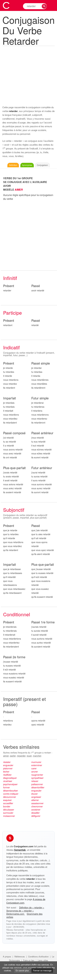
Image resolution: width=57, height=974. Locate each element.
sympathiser (37, 777)
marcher (37, 755)
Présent (8, 286)
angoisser (36, 796)
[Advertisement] (28, 75)
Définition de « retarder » (31, 907)
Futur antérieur (41, 468)
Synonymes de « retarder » (20, 910)
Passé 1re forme (43, 622)
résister (7, 762)
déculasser (8, 809)
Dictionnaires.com (15, 913)
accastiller (8, 803)
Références (19, 956)
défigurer (35, 815)
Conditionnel (16, 614)
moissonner (9, 815)
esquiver (7, 800)
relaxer (34, 781)
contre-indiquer (10, 793)
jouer (29, 755)
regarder (21, 755)
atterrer (35, 800)
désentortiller (37, 787)
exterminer (36, 765)
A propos (7, 956)
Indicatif (11, 347)
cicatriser (7, 781)
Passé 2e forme (14, 657)
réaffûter (7, 774)
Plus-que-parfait (14, 468)
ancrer (34, 771)
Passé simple (40, 363)
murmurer (36, 762)
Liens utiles (43, 960)
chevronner (37, 806)
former (6, 787)
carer (34, 768)
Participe (12, 312)
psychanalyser (10, 784)
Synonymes (27, 165)
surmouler (8, 812)
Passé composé (14, 433)
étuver (34, 793)
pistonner (8, 768)
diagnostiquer (10, 777)
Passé (35, 286)
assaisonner (37, 803)
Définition (13, 165)
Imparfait (9, 398)
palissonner (37, 784)
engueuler (8, 765)
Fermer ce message (42, 970)
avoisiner (35, 809)
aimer (6, 755)
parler (13, 755)
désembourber (10, 790)
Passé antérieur (42, 433)
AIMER (19, 189)
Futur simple (40, 398)
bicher (6, 771)
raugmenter (37, 774)
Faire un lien (28, 960)
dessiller (35, 812)
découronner (9, 796)
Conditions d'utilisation (38, 956)
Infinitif (10, 278)
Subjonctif (13, 509)
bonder (6, 806)
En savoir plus (22, 970)
